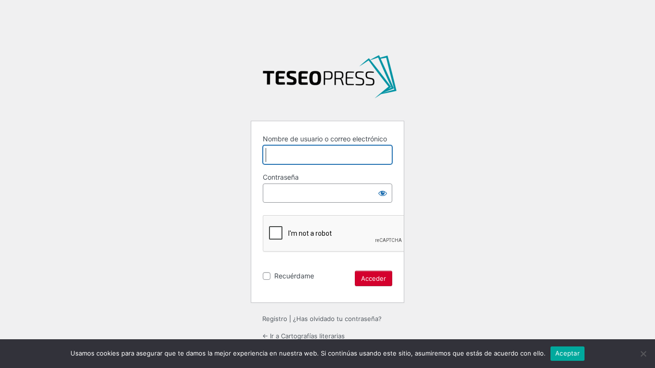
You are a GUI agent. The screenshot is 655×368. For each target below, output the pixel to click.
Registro (274, 318)
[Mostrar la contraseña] (382, 193)
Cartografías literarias (329, 80)
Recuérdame (294, 276)
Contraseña (281, 177)
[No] (643, 353)
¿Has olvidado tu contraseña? (337, 318)
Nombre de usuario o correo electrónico (325, 139)
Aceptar (567, 353)
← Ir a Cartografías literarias (303, 336)
